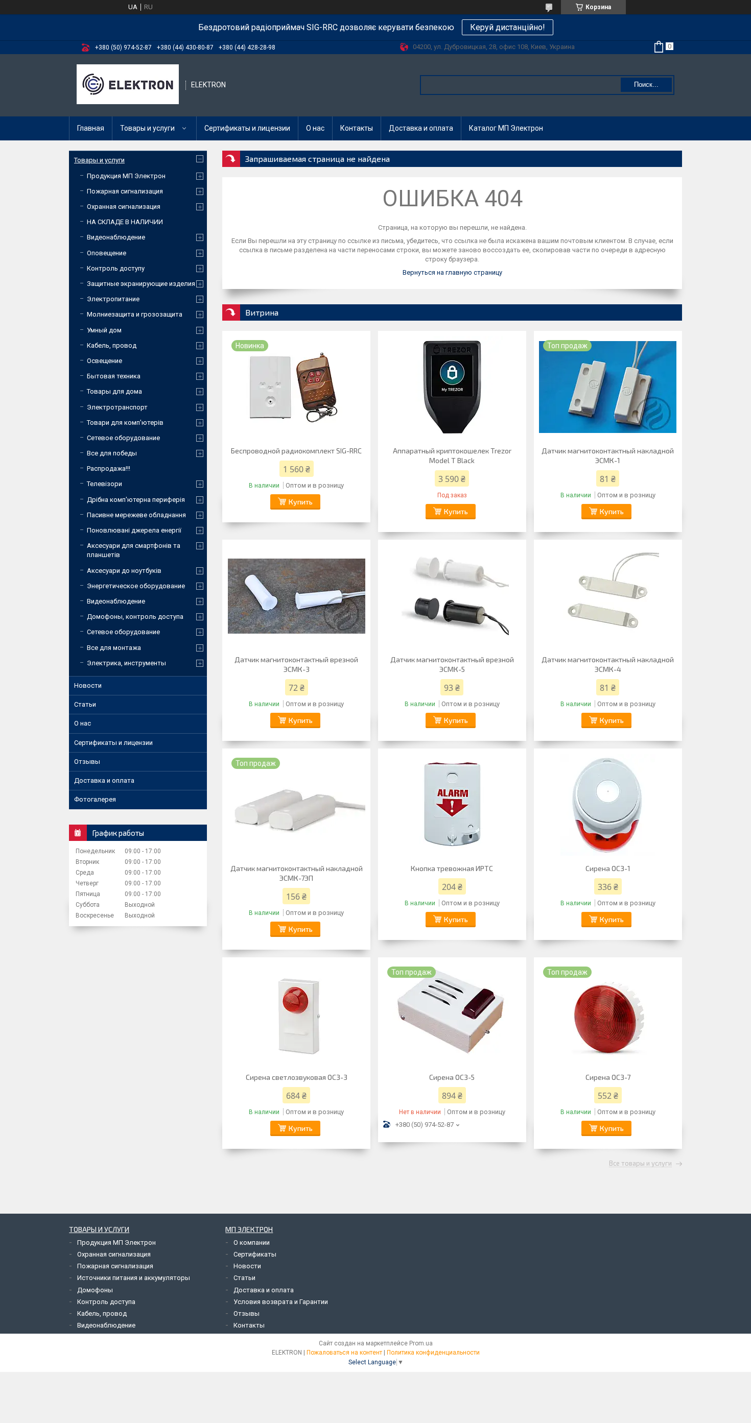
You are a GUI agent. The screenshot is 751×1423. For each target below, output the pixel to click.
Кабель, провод (111, 345)
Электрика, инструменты (126, 663)
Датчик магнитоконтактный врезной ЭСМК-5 (452, 664)
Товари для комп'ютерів (125, 422)
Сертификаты (254, 1254)
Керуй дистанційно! (507, 27)
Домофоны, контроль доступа (135, 616)
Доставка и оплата (421, 128)
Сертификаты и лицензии (247, 128)
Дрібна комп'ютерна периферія (136, 499)
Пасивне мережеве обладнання (136, 515)
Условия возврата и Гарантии (280, 1302)
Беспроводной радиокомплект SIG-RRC (296, 450)
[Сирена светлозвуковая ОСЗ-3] (296, 1013)
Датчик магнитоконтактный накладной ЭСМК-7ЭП (296, 873)
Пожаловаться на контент (344, 1352)
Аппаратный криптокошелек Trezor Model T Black (452, 455)
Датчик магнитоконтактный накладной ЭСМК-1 (608, 455)
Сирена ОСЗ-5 (452, 1077)
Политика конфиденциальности (433, 1352)
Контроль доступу (116, 268)
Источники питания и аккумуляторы (133, 1278)
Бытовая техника (113, 376)
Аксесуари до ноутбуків (124, 570)
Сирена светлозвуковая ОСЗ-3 (296, 1077)
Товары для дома (114, 391)
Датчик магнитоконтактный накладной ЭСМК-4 (608, 664)
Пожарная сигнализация (125, 191)
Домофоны (95, 1290)
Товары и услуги (147, 128)
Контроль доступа (106, 1302)
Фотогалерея (95, 799)
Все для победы (112, 453)
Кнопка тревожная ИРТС (452, 868)
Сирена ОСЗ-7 (607, 1077)
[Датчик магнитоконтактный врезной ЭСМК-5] (452, 596)
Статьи (85, 704)
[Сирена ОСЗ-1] (608, 805)
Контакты (356, 128)
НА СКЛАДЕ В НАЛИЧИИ (125, 222)
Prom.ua (421, 1343)
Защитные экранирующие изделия (141, 283)
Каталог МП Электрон (506, 128)
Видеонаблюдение (116, 237)
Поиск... (646, 84)
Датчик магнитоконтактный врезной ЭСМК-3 (296, 664)
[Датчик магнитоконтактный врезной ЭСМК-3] (296, 596)
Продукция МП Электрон (126, 176)
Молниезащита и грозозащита (134, 314)
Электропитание (113, 299)
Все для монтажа (114, 648)
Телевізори (104, 484)
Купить (301, 501)
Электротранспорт (117, 407)
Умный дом (104, 330)
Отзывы (87, 761)
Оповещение (106, 253)
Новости (88, 685)
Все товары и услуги (640, 1163)
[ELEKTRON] (128, 85)
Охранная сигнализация (123, 206)
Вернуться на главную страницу (452, 272)
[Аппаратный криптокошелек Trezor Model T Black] (452, 387)
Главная (90, 128)
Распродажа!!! (108, 468)
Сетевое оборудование (123, 438)
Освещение (104, 361)
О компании (251, 1242)
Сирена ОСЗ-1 (607, 868)
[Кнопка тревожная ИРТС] (452, 805)
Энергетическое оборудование (136, 586)
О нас (315, 128)
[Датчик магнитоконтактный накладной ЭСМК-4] (608, 596)
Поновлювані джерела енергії (134, 530)
